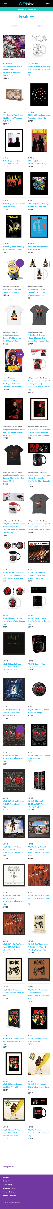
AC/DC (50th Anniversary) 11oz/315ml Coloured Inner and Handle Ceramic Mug (14, 575)
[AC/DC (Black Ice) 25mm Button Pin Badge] (39, 689)
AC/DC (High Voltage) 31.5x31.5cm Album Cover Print (38, 1087)
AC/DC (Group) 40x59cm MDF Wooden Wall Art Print (13, 1041)
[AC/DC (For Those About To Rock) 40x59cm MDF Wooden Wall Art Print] (39, 923)
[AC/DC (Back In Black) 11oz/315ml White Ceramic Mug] (39, 597)
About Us (6, 1177)
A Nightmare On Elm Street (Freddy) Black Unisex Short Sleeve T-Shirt (14, 478)
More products (8, 1166)
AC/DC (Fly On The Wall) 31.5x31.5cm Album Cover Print (38, 898)
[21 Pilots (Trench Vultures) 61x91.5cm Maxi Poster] (14, 226)
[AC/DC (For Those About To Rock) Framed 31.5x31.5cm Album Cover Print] (39, 969)
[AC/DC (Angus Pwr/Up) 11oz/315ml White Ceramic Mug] (14, 597)
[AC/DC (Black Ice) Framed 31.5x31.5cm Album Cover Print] (14, 780)
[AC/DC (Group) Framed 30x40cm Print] (39, 1018)
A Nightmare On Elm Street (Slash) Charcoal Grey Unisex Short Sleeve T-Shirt (39, 526)
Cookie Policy (7, 1184)
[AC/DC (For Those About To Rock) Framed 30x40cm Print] (14, 969)
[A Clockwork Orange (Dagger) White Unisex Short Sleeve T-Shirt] (14, 314)
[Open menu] (5, 3)
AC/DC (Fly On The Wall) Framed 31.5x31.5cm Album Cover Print (13, 947)
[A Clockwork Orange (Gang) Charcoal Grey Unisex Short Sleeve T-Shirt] (39, 314)
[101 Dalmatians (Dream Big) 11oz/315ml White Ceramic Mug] (39, 46)
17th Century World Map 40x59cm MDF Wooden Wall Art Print (13, 118)
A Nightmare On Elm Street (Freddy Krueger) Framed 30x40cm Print (14, 432)
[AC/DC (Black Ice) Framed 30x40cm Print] (39, 735)
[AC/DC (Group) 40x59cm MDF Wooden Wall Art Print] (14, 1018)
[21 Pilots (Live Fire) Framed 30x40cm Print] (14, 183)
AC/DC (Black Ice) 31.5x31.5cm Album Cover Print (13, 758)
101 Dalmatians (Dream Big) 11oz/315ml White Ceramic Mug (39, 69)
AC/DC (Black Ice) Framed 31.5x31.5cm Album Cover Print (13, 804)
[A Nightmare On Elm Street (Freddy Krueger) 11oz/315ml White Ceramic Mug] (39, 360)
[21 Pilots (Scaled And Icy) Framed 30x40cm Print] (39, 183)
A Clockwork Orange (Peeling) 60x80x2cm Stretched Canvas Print (12, 383)
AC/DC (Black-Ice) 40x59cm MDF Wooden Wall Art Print (37, 804)
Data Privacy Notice (9, 1188)
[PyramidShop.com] (27, 4)
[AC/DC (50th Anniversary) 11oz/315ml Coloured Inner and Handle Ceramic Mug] (14, 552)
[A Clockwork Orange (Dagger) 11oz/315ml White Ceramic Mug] (39, 269)
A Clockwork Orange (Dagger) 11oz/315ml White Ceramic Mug (36, 292)
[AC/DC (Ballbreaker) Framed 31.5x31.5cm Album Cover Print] (14, 689)
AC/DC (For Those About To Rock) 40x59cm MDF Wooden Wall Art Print (38, 947)
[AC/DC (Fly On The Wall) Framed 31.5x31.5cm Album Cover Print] (14, 923)
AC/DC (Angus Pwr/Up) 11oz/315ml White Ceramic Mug (14, 621)
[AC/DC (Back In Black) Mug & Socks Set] (39, 643)
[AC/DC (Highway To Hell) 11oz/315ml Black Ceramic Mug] (39, 1109)
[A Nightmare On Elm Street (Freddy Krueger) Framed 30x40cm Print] (14, 409)
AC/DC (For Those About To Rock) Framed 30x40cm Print (13, 993)
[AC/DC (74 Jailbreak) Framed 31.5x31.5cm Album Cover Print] (39, 552)
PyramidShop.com (15, 1202)
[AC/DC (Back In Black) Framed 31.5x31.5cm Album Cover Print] (14, 643)
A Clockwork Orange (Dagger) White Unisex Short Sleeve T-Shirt (12, 338)
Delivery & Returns (9, 1192)
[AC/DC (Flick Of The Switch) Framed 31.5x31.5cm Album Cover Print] (14, 875)
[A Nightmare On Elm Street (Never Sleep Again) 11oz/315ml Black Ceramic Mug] (39, 454)
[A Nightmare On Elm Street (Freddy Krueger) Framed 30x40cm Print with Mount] (39, 409)
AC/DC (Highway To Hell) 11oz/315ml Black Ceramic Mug (39, 1133)
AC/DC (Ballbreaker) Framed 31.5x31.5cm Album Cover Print (11, 712)
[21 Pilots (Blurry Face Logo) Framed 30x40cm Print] (39, 94)
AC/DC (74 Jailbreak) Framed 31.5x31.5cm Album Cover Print (36, 575)
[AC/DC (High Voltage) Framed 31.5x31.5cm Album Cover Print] (14, 1109)
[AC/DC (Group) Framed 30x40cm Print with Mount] (14, 1063)
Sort (39, 26)
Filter (14, 26)
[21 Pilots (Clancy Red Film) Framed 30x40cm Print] (14, 140)
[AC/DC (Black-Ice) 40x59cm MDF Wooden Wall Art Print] (39, 780)
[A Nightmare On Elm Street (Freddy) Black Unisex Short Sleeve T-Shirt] (14, 454)
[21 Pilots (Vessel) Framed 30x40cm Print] (39, 226)
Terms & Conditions (9, 1195)
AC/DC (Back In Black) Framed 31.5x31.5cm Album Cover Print (12, 667)
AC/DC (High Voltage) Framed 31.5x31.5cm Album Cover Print (12, 1133)
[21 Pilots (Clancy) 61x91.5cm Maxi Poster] (39, 140)
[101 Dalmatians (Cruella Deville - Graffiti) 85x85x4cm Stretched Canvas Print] (14, 46)
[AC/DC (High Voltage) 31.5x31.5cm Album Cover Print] (39, 1063)
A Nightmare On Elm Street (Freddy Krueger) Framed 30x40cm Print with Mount (39, 432)
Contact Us (6, 1181)
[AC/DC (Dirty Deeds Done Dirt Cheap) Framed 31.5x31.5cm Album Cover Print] (39, 826)
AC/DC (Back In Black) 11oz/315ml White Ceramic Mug (39, 621)
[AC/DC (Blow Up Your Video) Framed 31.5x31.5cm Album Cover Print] (14, 826)
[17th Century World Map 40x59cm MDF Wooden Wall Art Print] (14, 94)
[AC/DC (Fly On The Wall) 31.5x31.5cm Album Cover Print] (39, 875)
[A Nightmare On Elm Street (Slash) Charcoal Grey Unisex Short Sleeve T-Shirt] (39, 503)
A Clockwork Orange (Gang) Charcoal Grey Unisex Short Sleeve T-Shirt (39, 338)
